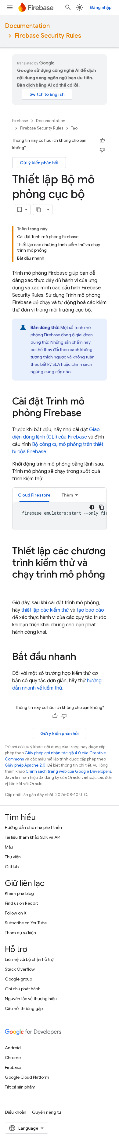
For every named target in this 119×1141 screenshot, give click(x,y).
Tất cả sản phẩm (20, 1087)
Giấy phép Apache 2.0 (25, 765)
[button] (34, 495)
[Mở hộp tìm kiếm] (68, 7)
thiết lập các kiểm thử (45, 610)
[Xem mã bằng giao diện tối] (92, 507)
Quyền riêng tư (46, 1112)
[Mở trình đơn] (10, 7)
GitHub (12, 866)
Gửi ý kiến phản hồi (39, 162)
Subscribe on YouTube (26, 923)
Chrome (13, 1057)
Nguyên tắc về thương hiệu (31, 998)
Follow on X (16, 913)
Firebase (20, 120)
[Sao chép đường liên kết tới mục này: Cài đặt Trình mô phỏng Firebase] (87, 413)
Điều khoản (15, 1112)
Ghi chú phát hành (23, 989)
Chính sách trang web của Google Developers (68, 771)
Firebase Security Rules (48, 36)
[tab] (34, 495)
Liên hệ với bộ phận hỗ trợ (29, 959)
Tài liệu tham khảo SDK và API (32, 837)
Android (13, 1047)
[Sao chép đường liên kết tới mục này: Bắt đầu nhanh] (82, 657)
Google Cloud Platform (27, 1077)
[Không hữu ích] (102, 149)
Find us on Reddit (21, 903)
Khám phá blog (19, 893)
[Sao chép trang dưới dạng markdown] (38, 209)
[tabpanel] (59, 516)
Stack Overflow (20, 969)
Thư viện (13, 857)
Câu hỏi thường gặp (24, 1008)
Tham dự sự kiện (20, 932)
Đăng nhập (101, 7)
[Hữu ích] (102, 140)
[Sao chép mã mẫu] (101, 507)
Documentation (27, 26)
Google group (18, 979)
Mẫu (9, 847)
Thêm (67, 495)
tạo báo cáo (90, 610)
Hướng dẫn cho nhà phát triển (33, 827)
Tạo (74, 128)
